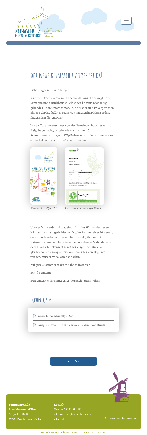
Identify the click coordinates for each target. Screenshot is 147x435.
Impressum (112, 418)
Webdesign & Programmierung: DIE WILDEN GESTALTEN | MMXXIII (73, 432)
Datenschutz (130, 418)
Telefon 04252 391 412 (68, 409)
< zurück (73, 361)
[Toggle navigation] (126, 21)
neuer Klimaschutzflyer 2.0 (55, 316)
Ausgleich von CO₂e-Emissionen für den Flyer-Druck (71, 325)
